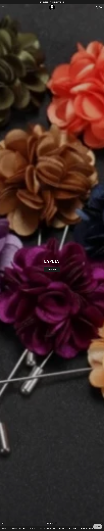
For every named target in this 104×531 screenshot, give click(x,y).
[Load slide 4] (52, 523)
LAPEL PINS (72, 528)
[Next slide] (101, 523)
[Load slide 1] (47, 523)
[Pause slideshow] (56, 523)
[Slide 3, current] (50, 523)
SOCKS (61, 528)
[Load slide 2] (48, 523)
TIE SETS (32, 528)
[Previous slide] (2, 523)
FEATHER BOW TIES (47, 528)
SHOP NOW (52, 269)
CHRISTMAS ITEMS (17, 528)
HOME (4, 528)
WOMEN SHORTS (87, 528)
